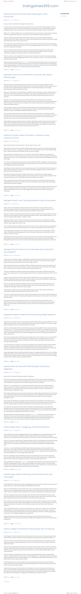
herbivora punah (17, 195)
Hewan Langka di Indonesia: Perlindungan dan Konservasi (29, 529)
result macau (63, 16)
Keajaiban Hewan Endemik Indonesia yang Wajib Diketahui (30, 314)
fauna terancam (17, 309)
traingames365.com (40, 5)
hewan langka (16, 577)
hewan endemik (17, 361)
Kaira (12, 593)
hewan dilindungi (17, 523)
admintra (17, 20)
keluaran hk (24, 461)
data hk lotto (25, 62)
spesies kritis (16, 422)
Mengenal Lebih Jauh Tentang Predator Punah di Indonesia (30, 200)
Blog (9, 69)
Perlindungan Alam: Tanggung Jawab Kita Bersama (26, 427)
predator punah (17, 244)
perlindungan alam (17, 469)
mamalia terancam (17, 130)
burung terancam (17, 69)
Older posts (6, 581)
